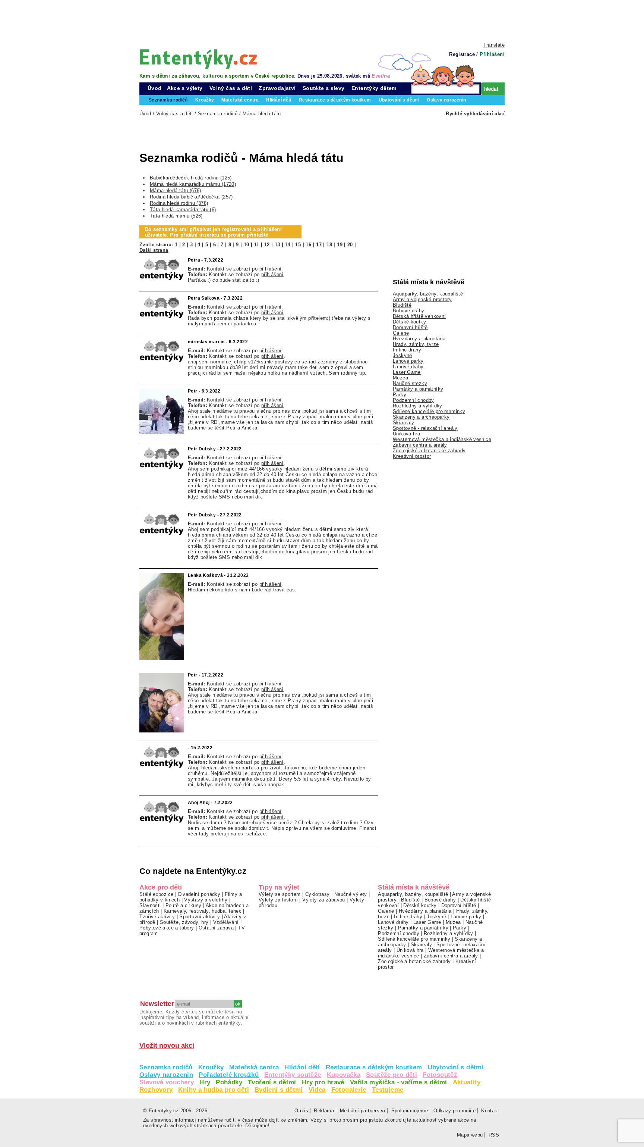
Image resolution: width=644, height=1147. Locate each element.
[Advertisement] (322, 20)
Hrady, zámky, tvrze (416, 344)
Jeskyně (402, 355)
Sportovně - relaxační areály (425, 428)
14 (287, 244)
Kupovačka (343, 1074)
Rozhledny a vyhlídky (417, 406)
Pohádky (229, 1082)
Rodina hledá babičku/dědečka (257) (191, 197)
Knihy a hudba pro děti (213, 1089)
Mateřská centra (254, 1067)
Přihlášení (492, 54)
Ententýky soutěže (292, 1074)
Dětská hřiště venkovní (419, 316)
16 (308, 244)
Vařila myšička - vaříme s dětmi (398, 1082)
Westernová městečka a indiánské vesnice (442, 439)
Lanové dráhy (408, 366)
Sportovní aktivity (199, 916)
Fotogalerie (348, 1089)
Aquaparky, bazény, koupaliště (428, 294)
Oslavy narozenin (166, 1074)
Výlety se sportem (280, 894)
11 (256, 244)
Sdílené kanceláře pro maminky (429, 411)
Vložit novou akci (166, 1045)
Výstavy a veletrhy (205, 900)
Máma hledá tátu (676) (175, 190)
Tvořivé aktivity (157, 916)
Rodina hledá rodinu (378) (179, 203)
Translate (494, 45)
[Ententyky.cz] (198, 58)
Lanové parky (408, 361)
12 (267, 244)
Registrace (462, 54)
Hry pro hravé (323, 1082)
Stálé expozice (156, 894)
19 (339, 244)
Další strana (153, 250)
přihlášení (270, 269)
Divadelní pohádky (199, 894)
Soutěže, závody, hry (184, 922)
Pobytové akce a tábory (166, 928)
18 (329, 244)
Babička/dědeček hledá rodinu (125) (191, 178)
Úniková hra (406, 434)
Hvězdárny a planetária (419, 338)
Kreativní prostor (412, 456)
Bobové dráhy (408, 310)
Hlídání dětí (302, 1067)
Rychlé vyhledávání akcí (475, 113)
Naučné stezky (410, 383)
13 (277, 244)
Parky (399, 394)
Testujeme (387, 1089)
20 (350, 244)
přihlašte (257, 235)
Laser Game (407, 372)
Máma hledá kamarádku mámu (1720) (193, 184)
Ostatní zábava (216, 928)
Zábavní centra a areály (420, 445)
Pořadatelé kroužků (229, 1074)
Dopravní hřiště (410, 327)
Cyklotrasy (317, 894)
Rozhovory (156, 1089)
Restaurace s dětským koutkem (374, 1067)
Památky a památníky (418, 389)
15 (298, 244)
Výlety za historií (278, 900)
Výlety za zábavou (323, 900)
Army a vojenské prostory (422, 299)
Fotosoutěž (440, 1074)
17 (319, 244)
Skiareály (403, 422)
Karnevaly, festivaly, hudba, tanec (203, 911)
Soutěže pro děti (391, 1074)
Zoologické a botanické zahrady (429, 450)
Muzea (400, 378)
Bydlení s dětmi (279, 1089)
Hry (204, 1082)
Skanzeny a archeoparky (421, 417)
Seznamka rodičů (166, 1067)
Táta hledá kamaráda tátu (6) (183, 209)
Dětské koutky (409, 322)
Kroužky (211, 1067)
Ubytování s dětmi (456, 1067)
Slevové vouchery (166, 1082)
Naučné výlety (350, 894)
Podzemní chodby (413, 400)
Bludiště (402, 305)
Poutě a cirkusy (183, 905)
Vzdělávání (226, 922)
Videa (317, 1089)
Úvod (155, 88)
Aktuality (466, 1082)
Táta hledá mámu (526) (176, 216)
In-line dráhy (407, 350)
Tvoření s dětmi (272, 1082)
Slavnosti (150, 905)
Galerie (401, 333)
